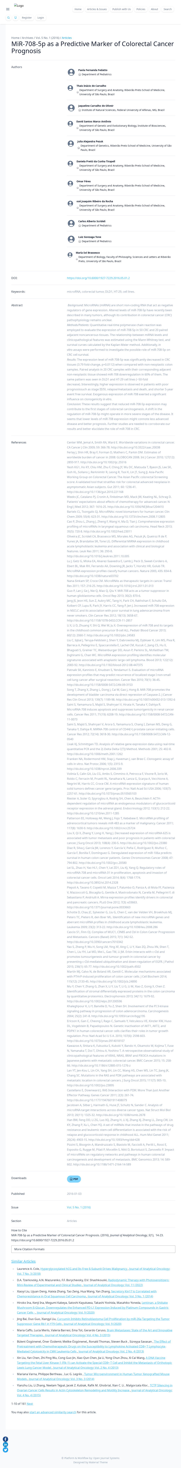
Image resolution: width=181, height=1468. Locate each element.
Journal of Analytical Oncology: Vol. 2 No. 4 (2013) (111, 1351)
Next (30, 1404)
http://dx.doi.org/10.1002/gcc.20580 (103, 863)
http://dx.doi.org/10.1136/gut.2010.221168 (95, 492)
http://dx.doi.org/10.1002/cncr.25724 (111, 828)
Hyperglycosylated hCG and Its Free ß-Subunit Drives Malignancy (84, 1269)
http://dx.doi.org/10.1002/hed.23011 (108, 531)
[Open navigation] (8, 9)
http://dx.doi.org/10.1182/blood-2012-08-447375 (111, 665)
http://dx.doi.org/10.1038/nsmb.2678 (120, 1115)
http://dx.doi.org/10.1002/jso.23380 (143, 843)
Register (27, 17)
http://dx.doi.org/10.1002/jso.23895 (90, 1085)
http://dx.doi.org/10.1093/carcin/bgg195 (118, 1016)
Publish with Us (121, 9)
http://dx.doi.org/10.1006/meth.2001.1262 (95, 754)
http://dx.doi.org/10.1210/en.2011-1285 (93, 813)
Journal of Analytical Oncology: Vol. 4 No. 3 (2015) (77, 1335)
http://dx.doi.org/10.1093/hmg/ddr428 (114, 1140)
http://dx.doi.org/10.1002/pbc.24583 (111, 635)
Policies (140, 9)
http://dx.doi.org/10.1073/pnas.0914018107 (96, 1041)
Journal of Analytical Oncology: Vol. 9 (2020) (66, 1313)
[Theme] (15, 17)
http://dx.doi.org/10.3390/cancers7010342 (95, 942)
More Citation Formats (29, 1249)
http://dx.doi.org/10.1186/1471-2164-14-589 (102, 1164)
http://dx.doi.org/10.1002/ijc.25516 (103, 462)
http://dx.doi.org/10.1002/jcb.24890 (113, 981)
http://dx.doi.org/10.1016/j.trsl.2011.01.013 (125, 586)
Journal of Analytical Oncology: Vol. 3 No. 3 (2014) (61, 1379)
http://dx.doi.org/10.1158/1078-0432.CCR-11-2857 (99, 620)
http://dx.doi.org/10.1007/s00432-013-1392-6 (145, 700)
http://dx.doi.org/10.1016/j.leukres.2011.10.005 (98, 556)
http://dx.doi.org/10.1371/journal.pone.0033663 (98, 907)
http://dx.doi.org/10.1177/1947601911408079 (97, 1100)
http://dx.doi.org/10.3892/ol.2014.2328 (92, 882)
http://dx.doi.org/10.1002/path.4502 (117, 967)
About (154, 9)
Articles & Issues (97, 9)
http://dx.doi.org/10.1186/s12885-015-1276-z (101, 1065)
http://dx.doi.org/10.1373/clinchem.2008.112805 (133, 517)
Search (168, 9)
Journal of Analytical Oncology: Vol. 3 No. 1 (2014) (120, 1296)
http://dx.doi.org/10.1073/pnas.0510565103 (107, 793)
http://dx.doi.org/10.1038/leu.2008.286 (132, 927)
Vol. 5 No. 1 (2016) (47, 38)
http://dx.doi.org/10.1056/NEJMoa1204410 (135, 507)
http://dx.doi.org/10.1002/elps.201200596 (94, 1001)
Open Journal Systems (106, 1458)
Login (40, 17)
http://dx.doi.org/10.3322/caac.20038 (135, 447)
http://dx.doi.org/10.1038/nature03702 (92, 576)
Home (78, 9)
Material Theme (98, 1462)
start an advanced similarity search (53, 1412)
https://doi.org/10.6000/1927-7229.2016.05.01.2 (98, 278)
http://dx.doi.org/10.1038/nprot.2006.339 (94, 769)
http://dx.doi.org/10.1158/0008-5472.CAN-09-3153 (100, 685)
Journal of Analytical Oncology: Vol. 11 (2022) (113, 1285)
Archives (27, 38)
